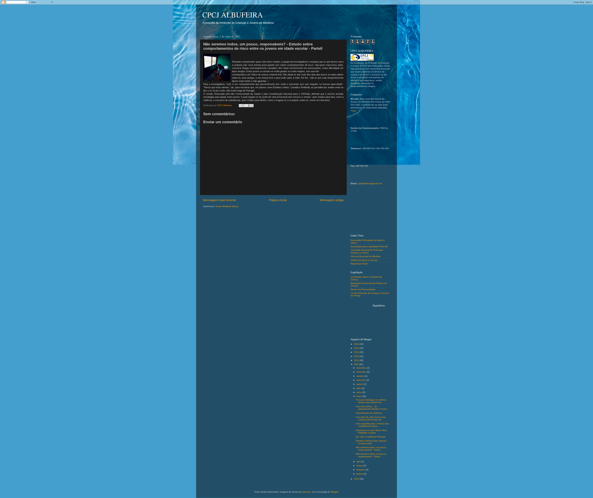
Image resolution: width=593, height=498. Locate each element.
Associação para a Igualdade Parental (369, 246)
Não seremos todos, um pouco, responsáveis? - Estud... (371, 448)
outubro (360, 376)
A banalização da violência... (369, 413)
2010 (357, 479)
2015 (357, 348)
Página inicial (278, 200)
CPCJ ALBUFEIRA (232, 14)
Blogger (334, 492)
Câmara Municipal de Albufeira (366, 256)
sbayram (306, 492)
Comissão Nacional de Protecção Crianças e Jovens (367, 251)
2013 (357, 356)
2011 (356, 364)
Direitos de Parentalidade (363, 289)
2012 (357, 360)
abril (358, 461)
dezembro (361, 368)
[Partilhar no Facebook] (249, 105)
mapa (353, 110)
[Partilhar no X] (246, 105)
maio (359, 396)
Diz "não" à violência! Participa (370, 437)
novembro (361, 372)
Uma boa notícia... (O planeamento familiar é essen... (372, 407)
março (359, 465)
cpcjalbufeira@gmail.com (370, 183)
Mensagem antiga (332, 200)
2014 (357, 352)
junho (359, 392)
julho (359, 388)
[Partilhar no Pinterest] (252, 105)
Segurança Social (359, 264)
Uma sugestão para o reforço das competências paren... (372, 424)
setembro (361, 380)
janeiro (360, 474)
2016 (357, 344)
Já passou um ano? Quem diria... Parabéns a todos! (372, 431)
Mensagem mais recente (219, 200)
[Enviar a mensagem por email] (240, 105)
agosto (360, 384)
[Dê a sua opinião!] (243, 105)
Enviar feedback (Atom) (226, 206)
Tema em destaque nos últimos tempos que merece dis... (371, 401)
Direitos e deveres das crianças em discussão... (371, 442)
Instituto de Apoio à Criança (364, 260)
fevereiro (361, 470)
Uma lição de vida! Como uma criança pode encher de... (370, 418)
